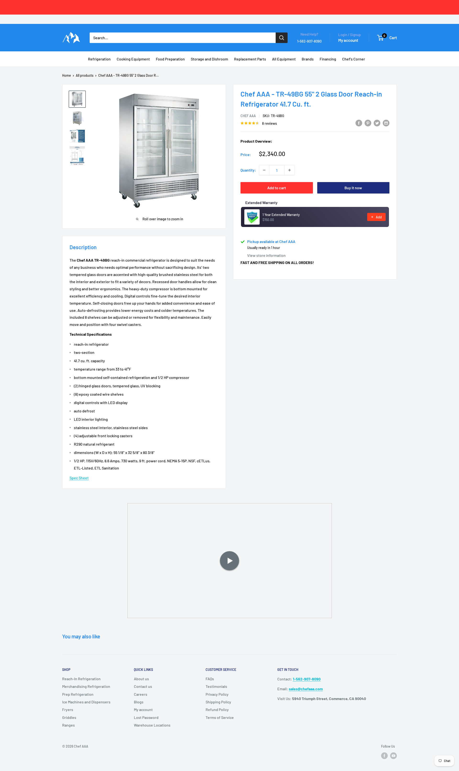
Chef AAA (248, 116)
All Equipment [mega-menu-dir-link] (284, 59)
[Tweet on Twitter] (377, 122)
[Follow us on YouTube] (393, 755)
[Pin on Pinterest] (368, 122)
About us (141, 678)
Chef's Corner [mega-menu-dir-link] (353, 59)
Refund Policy (217, 709)
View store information (266, 255)
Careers (140, 694)
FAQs (210, 678)
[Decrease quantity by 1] (264, 170)
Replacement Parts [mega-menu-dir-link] (250, 59)
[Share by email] (386, 122)
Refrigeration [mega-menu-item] (99, 59)
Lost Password (146, 717)
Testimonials (216, 686)
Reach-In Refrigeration (81, 678)
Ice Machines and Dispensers (86, 702)
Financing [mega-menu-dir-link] (328, 59)
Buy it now (353, 187)
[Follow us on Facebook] (384, 755)
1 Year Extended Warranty (281, 215)
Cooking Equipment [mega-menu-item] (133, 59)
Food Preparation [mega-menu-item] (170, 59)
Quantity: (248, 170)
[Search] (282, 37)
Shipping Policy (218, 702)
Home (66, 75)
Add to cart (276, 187)
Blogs (138, 702)
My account (348, 40)
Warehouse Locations (152, 725)
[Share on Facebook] (358, 122)
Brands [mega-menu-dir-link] (308, 59)
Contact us (143, 686)
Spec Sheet (79, 477)
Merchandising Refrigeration (86, 686)
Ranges (68, 725)
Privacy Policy (217, 694)
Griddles (69, 717)
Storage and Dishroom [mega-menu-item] (209, 59)
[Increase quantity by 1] (289, 170)
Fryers (67, 709)
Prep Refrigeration (77, 694)
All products (84, 75)
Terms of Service (220, 717)
